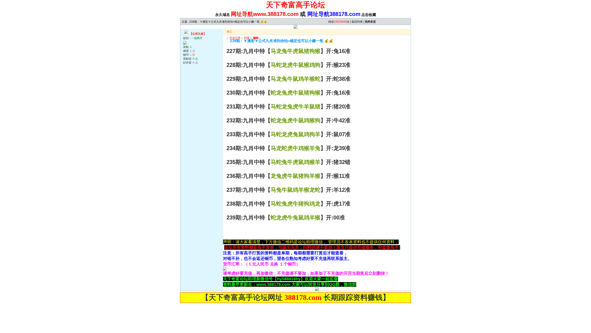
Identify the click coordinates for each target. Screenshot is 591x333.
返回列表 (357, 21)
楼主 (229, 31)
